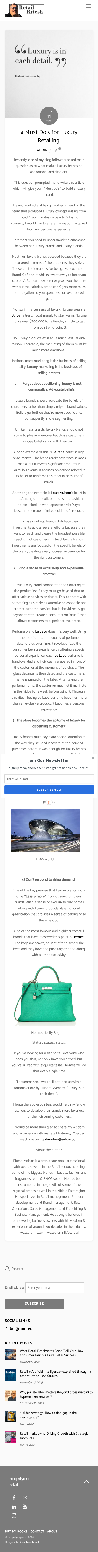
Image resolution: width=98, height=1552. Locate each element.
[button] (48, 760)
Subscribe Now (49, 790)
